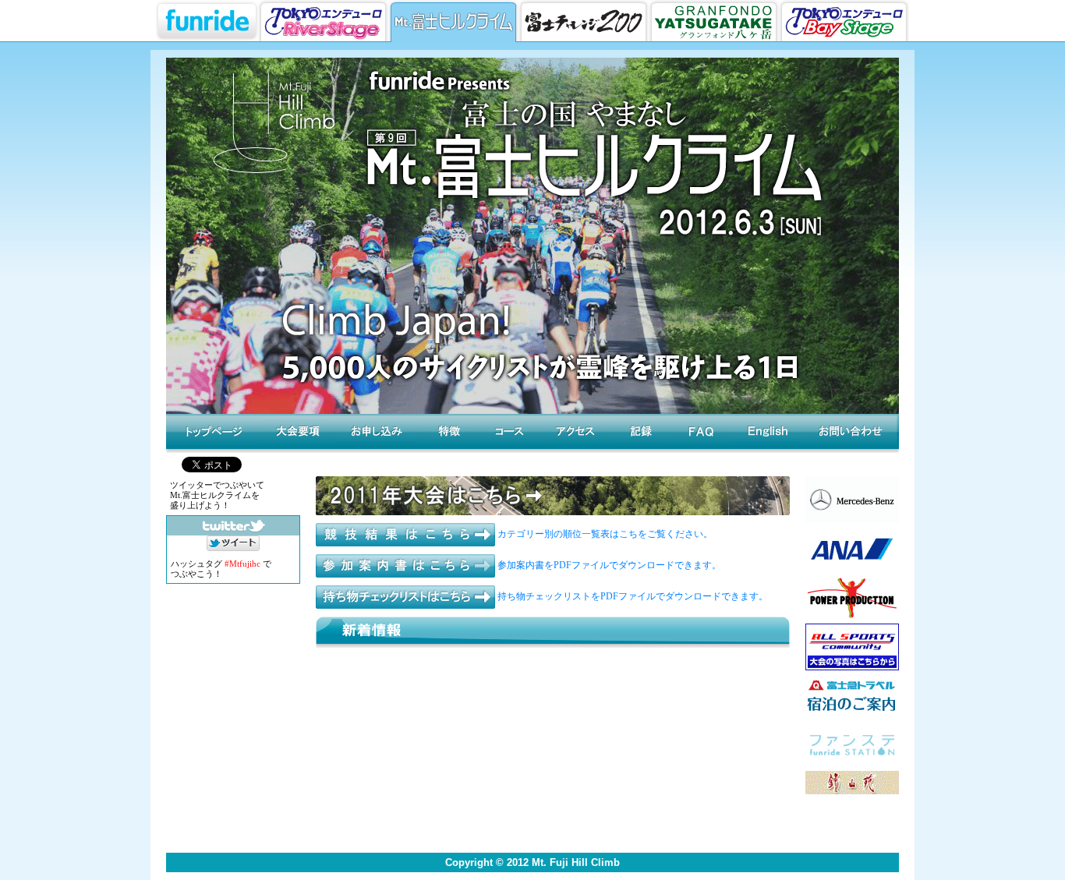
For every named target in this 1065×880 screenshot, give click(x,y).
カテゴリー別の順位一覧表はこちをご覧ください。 (604, 533)
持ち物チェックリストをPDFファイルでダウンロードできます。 (631, 596)
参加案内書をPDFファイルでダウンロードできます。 (608, 565)
